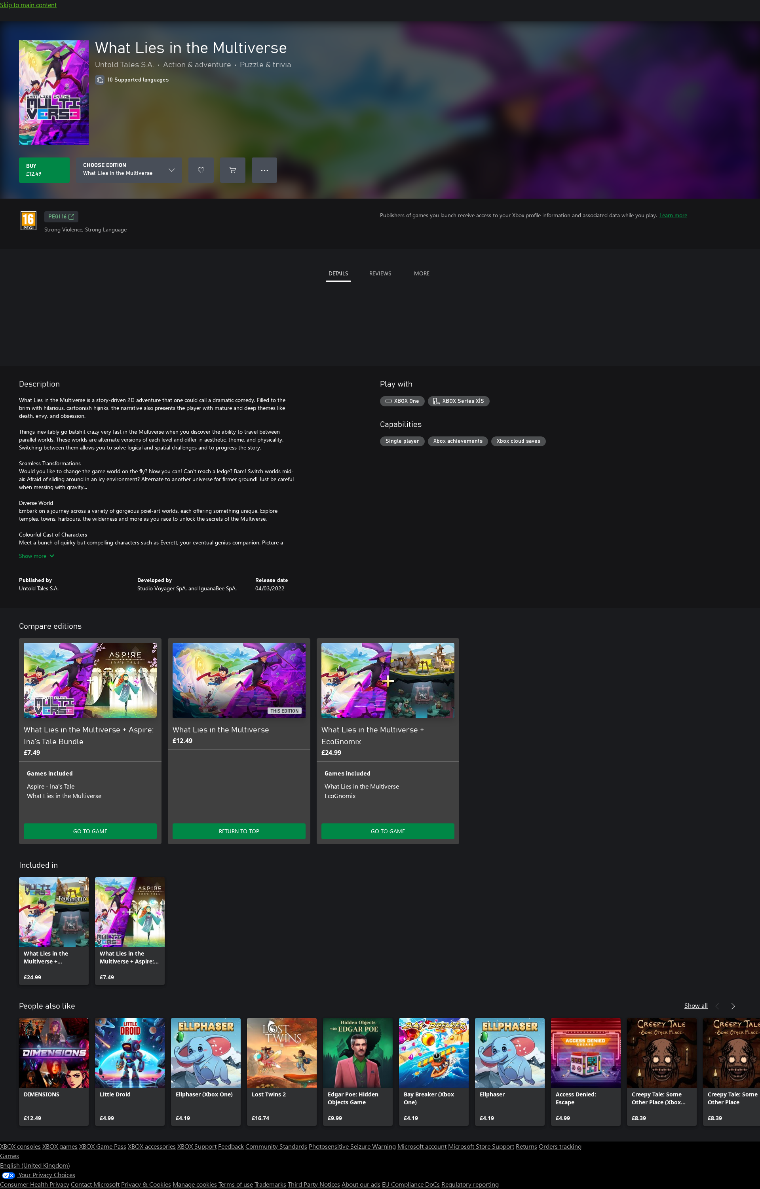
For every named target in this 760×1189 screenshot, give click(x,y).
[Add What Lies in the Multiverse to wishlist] (201, 170)
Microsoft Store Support (481, 1146)
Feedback (231, 1146)
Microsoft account (421, 1146)
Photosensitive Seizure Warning (352, 1146)
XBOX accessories (152, 1146)
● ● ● (264, 170)
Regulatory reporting (470, 1184)
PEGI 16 (57, 217)
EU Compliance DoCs (411, 1184)
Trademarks (270, 1184)
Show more (32, 555)
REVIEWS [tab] (380, 273)
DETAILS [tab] (338, 273)
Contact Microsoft (95, 1184)
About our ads (361, 1184)
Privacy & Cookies (146, 1184)
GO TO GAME (90, 831)
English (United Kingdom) (35, 1165)
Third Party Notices (314, 1184)
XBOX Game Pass (102, 1146)
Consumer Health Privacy (34, 1184)
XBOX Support (197, 1146)
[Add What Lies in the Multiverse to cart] (232, 170)
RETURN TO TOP (239, 831)
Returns (526, 1146)
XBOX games (60, 1146)
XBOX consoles (20, 1146)
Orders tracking (560, 1146)
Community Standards (276, 1146)
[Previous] (717, 1006)
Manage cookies (195, 1184)
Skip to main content (28, 4)
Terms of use (235, 1184)
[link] (54, 931)
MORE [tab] (421, 273)
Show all (696, 1005)
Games (9, 1155)
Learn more (673, 215)
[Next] (733, 1006)
